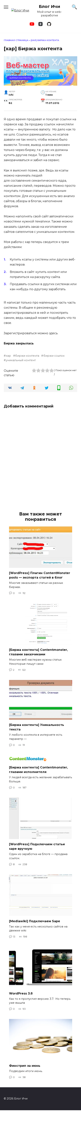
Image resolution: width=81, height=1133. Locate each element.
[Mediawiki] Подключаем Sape (34, 921)
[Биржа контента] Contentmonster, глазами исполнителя (38, 770)
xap (8, 355)
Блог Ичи (49, 6)
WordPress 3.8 (21, 993)
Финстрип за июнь (24, 1065)
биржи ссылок (54, 355)
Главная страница (16, 40)
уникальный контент (21, 360)
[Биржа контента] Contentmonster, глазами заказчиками (38, 652)
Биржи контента (20, 78)
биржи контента (27, 355)
